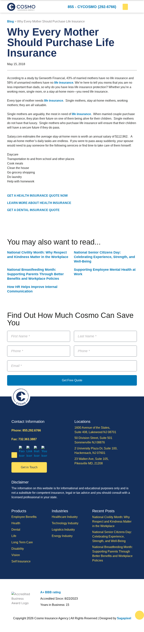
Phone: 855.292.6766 (26, 430)
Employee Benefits (24, 516)
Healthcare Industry (65, 516)
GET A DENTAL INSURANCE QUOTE (33, 210)
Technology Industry (65, 523)
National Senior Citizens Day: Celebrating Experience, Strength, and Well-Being (104, 257)
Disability (17, 548)
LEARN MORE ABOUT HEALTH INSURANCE (39, 202)
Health (15, 523)
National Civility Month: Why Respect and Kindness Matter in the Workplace (111, 521)
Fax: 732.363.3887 (24, 439)
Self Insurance (21, 561)
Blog (10, 21)
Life (13, 536)
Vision (15, 555)
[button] (125, 7)
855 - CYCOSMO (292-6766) (92, 7)
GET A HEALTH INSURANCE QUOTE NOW (37, 195)
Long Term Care (22, 542)
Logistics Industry (63, 529)
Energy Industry (62, 536)
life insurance (63, 82)
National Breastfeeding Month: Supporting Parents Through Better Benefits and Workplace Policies (35, 274)
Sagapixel (124, 618)
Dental (15, 529)
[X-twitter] (14, 455)
